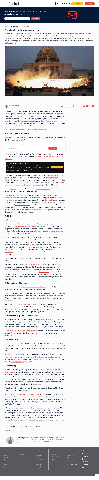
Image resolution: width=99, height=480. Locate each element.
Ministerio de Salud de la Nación (45, 156)
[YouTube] (57, 3)
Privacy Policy (53, 473)
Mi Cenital (89, 4)
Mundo (5, 462)
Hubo (11, 233)
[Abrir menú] (5, 4)
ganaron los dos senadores (34, 264)
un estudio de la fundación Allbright (22, 331)
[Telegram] (66, 3)
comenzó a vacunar (43, 189)
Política (6, 466)
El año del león (39, 455)
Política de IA (70, 462)
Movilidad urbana (40, 464)
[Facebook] (64, 3)
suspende (13, 195)
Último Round (55, 457)
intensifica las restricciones (15, 198)
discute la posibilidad (35, 210)
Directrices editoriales (72, 464)
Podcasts (54, 450)
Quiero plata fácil (39, 462)
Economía (6, 460)
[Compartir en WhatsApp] (90, 106)
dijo (63, 182)
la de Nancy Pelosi (44, 231)
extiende (49, 200)
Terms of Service (59, 473)
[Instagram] (62, 3)
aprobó (13, 189)
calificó (17, 237)
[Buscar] (53, 3)
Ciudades (6, 455)
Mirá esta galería (57, 231)
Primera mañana (25, 26)
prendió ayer (19, 343)
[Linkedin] (69, 3)
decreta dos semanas (22, 205)
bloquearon (31, 245)
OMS (22, 140)
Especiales (38, 450)
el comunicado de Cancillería (20, 304)
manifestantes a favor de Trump (24, 226)
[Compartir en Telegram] (93, 106)
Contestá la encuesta (57, 167)
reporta (52, 202)
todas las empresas (54, 319)
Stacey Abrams (44, 272)
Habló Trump (48, 237)
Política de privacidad (72, 460)
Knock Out (38, 457)
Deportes (6, 457)
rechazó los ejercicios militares (33, 287)
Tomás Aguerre (15, 105)
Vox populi (38, 453)
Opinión (6, 464)
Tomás (7, 430)
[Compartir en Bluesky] (87, 106)
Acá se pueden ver (17, 362)
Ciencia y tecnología (8, 453)
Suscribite (35, 18)
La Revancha (54, 459)
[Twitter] (60, 3)
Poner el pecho (39, 460)
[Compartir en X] (84, 106)
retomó (41, 247)
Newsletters (14, 26)
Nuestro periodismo (71, 453)
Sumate (77, 4)
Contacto (69, 457)
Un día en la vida (21, 440)
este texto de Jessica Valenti (29, 394)
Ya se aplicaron (51, 178)
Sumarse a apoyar (71, 455)
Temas (6, 450)
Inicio (6, 26)
